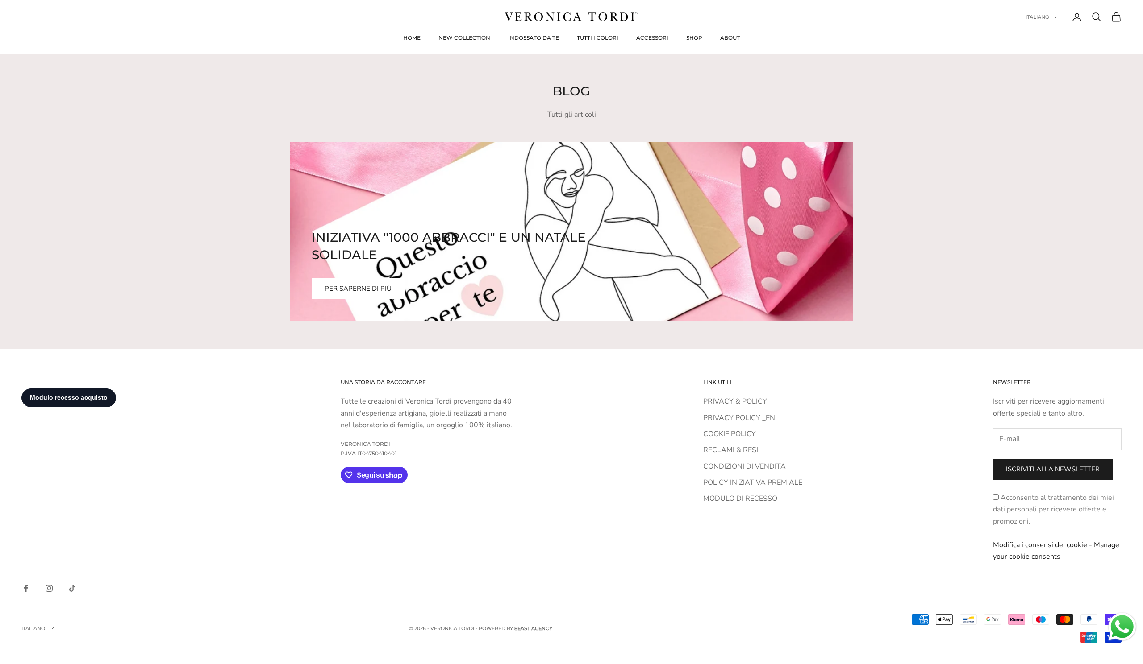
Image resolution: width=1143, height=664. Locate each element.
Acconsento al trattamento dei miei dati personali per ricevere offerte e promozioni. (1053, 509)
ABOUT (730, 37)
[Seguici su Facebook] (25, 588)
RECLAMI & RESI (730, 450)
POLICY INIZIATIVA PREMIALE (752, 482)
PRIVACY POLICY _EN (739, 418)
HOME (412, 37)
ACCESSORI (652, 37)
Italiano (1037, 17)
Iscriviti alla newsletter (1053, 469)
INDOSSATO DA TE (533, 37)
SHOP (694, 37)
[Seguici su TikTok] (72, 588)
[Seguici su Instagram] (49, 588)
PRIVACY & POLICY (735, 401)
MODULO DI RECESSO (740, 498)
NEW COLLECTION (464, 37)
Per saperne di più (358, 288)
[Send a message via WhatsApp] (1122, 626)
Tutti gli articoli (571, 115)
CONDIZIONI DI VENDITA (744, 466)
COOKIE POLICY (729, 434)
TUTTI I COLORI (597, 37)
